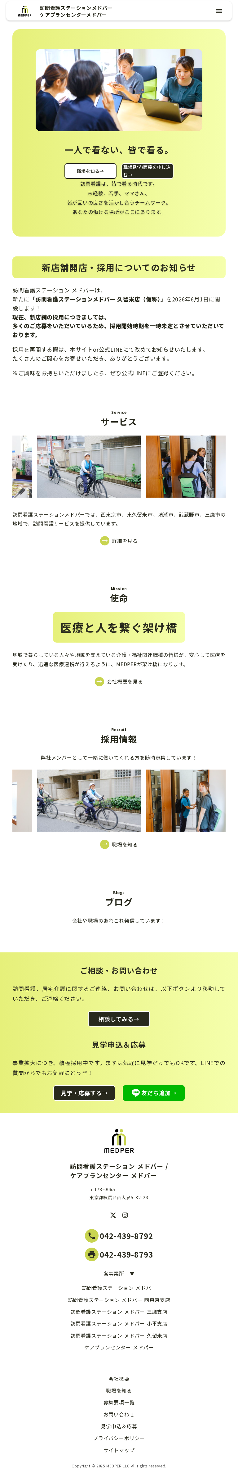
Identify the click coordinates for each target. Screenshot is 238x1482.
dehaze (219, 11)
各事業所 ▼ (119, 1273)
